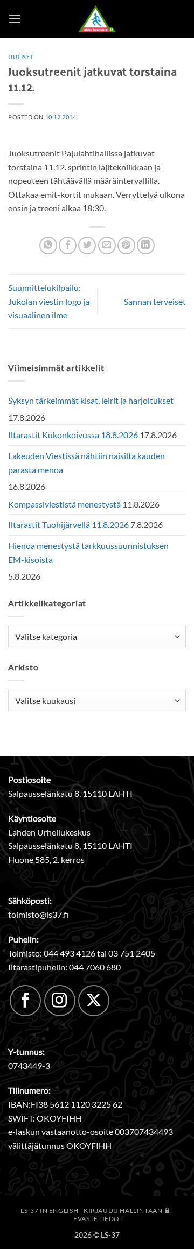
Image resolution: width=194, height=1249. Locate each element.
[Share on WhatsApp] (48, 245)
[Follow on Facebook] (25, 1000)
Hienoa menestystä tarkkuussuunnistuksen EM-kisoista (88, 552)
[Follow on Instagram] (59, 1000)
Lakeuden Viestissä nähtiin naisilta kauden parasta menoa (86, 463)
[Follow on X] (93, 1000)
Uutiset (20, 56)
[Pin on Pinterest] (126, 245)
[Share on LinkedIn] (146, 245)
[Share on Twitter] (87, 245)
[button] (14, 18)
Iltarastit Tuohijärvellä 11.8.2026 (68, 524)
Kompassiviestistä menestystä (64, 504)
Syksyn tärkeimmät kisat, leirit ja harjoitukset (91, 400)
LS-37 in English (49, 1211)
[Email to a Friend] (107, 245)
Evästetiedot (98, 1219)
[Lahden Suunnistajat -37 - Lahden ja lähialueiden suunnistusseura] (97, 19)
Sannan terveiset (155, 301)
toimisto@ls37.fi (38, 914)
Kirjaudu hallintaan (124, 1211)
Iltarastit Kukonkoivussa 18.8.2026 (73, 435)
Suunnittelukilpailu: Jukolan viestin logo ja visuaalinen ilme (48, 301)
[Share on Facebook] (68, 245)
